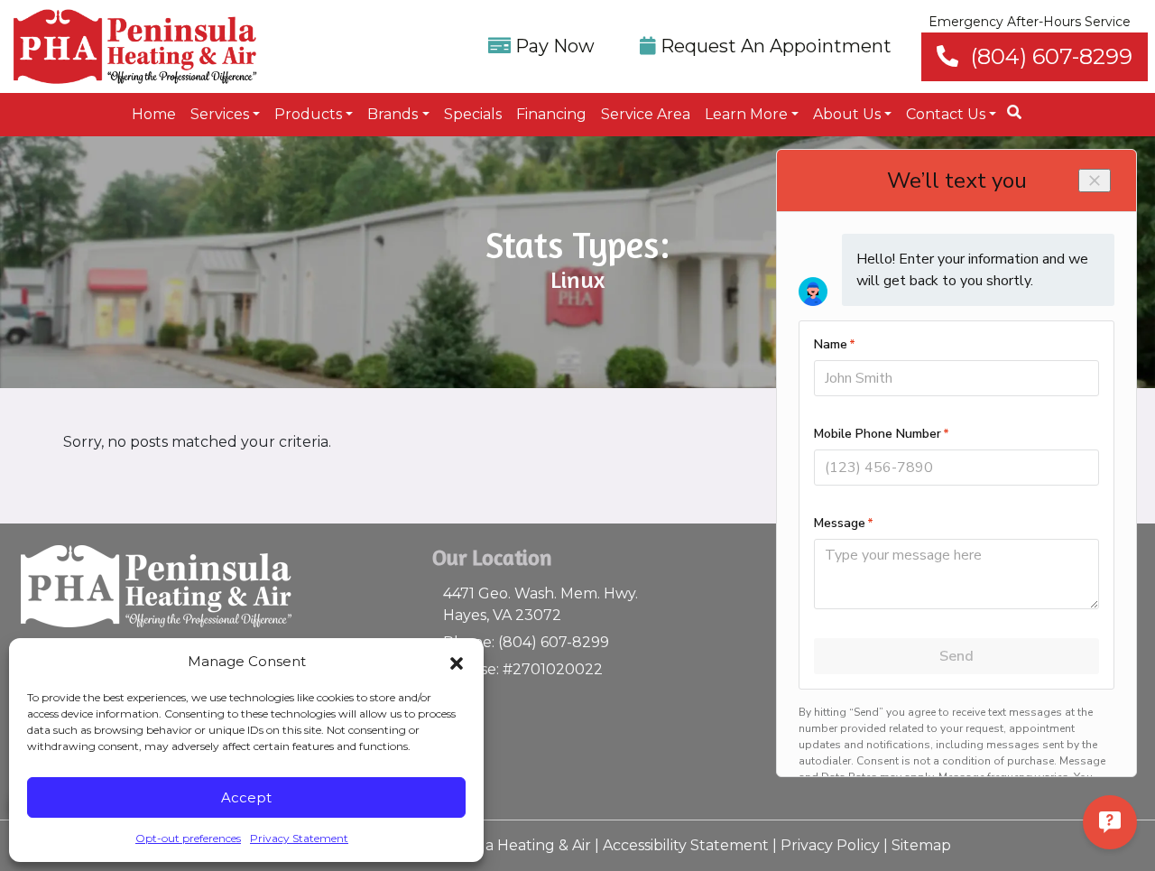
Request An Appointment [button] (774, 46)
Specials (473, 114)
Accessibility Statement (686, 845)
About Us (847, 114)
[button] (457, 662)
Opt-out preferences (188, 838)
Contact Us (945, 114)
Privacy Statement (299, 838)
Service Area (645, 114)
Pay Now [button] (553, 46)
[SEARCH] (1016, 104)
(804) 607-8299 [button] (1049, 56)
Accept (246, 797)
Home (154, 114)
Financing (551, 114)
